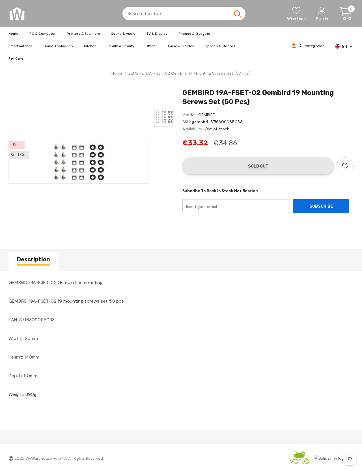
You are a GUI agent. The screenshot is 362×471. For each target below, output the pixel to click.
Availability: (193, 128)
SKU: (186, 121)
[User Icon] (322, 10)
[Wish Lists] (345, 165)
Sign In (322, 18)
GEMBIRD (207, 114)
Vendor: (189, 114)
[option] (78, 162)
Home (116, 73)
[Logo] (16, 13)
